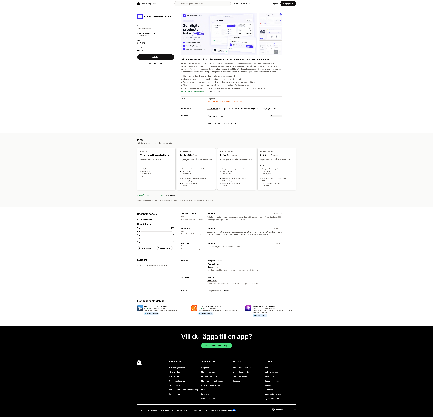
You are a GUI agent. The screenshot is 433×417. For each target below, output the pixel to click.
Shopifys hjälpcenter (242, 367)
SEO (203, 390)
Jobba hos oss (271, 372)
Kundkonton (212, 108)
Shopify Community (241, 376)
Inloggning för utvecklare (148, 410)
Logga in (274, 3)
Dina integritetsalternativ (221, 410)
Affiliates (269, 390)
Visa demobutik (155, 63)
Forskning (237, 381)
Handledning (212, 267)
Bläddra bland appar (242, 3)
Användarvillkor (168, 410)
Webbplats (212, 280)
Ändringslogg (226, 291)
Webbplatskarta (201, 410)
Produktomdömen (209, 376)
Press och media (272, 381)
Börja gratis (288, 3)
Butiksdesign (174, 385)
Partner (268, 385)
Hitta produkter (175, 372)
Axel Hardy (141, 50)
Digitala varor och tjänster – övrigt (221, 123)
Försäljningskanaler (177, 367)
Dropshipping (207, 367)
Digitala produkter (215, 116)
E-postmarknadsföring (210, 385)
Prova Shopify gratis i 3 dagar (216, 345)
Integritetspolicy (214, 261)
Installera (156, 57)
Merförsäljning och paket (212, 381)
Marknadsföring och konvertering (183, 390)
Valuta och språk (208, 398)
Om (266, 367)
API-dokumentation (241, 372)
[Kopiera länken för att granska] (197, 213)
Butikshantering (176, 394)
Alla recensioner (164, 248)
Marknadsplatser (208, 372)
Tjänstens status (272, 398)
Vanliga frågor (213, 264)
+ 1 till (270, 49)
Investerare (270, 376)
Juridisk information (273, 394)
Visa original (215, 91)
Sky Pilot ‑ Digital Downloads (155, 306)
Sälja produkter (175, 376)
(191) (143, 43)
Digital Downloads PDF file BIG (210, 306)
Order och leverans (177, 381)
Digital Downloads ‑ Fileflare (264, 306)
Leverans (205, 394)
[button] (162, 310)
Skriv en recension (146, 248)
